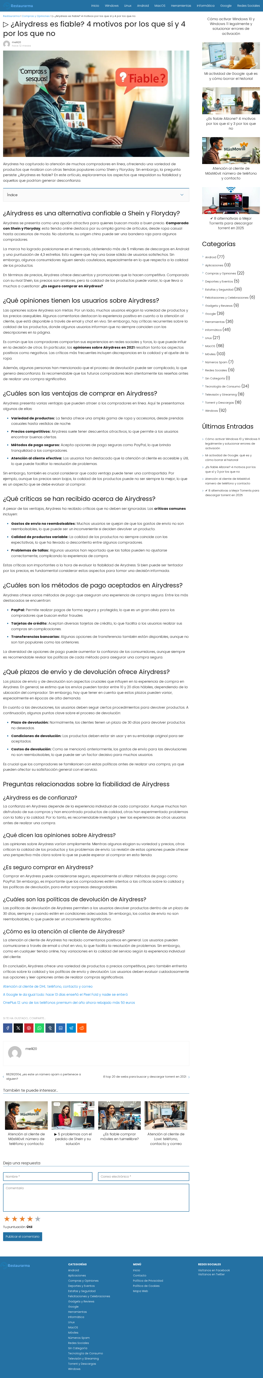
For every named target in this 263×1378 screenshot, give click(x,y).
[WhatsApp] (39, 1028)
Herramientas (181, 5)
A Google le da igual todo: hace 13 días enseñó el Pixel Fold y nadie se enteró (65, 994)
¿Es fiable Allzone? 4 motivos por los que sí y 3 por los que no (230, 469)
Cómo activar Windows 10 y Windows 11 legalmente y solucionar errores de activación (232, 443)
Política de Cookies (146, 1286)
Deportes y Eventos (219, 281)
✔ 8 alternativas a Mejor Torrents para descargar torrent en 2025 (232, 492)
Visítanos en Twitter (211, 1274)
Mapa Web (140, 1291)
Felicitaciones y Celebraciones (227, 298)
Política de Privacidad (148, 1281)
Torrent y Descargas (219, 403)
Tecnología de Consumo (222, 386)
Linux (127, 5)
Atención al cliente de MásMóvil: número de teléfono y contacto (227, 481)
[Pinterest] (29, 1028)
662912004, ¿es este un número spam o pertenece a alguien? (43, 1076)
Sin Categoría (215, 378)
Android (143, 5)
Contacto (139, 1275)
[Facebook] (7, 1028)
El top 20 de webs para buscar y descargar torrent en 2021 (144, 1077)
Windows (112, 5)
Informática (205, 5)
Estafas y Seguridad (219, 289)
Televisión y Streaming (221, 394)
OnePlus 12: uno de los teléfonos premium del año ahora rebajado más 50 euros (69, 1002)
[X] (18, 1028)
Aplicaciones (214, 265)
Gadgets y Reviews (219, 306)
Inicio (95, 5)
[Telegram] (71, 1028)
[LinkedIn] (60, 1028)
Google (226, 5)
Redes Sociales (248, 5)
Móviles (210, 354)
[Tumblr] (50, 1028)
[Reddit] (81, 1028)
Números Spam (216, 362)
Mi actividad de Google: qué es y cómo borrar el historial (228, 457)
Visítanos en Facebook (214, 1270)
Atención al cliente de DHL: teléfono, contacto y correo (48, 986)
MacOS (160, 5)
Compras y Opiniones (220, 273)
